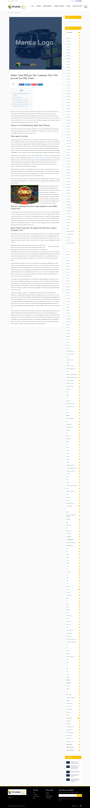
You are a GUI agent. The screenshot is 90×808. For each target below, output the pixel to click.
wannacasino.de (69, 730)
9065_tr (68, 295)
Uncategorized (17, 12)
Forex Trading (69, 506)
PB (66, 601)
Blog (12, 12)
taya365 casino (69, 703)
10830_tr (68, 193)
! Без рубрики (69, 32)
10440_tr (68, 126)
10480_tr (68, 135)
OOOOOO (68, 592)
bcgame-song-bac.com (70, 368)
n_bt (67, 569)
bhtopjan (68, 415)
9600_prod (68, 319)
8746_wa (68, 284)
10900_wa (68, 196)
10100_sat (68, 73)
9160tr (67, 307)
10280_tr (68, 99)
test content (68, 706)
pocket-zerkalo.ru (69, 630)
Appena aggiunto (49, 796)
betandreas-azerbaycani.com (71, 374)
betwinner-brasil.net (70, 404)
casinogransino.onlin (70, 465)
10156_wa (68, 88)
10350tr (68, 114)
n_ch (67, 575)
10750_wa (68, 184)
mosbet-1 (68, 560)
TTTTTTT (68, 715)
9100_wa (68, 298)
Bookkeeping (68, 424)
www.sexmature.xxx (70, 732)
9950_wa (68, 345)
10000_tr (68, 41)
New (67, 583)
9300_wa (68, 310)
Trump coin (68, 712)
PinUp (67, 618)
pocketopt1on (69, 633)
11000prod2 (68, 205)
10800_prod (68, 187)
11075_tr (68, 213)
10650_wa (68, 175)
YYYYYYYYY (68, 738)
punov (67, 662)
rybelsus (67, 686)
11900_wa (68, 225)
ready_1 (67, 674)
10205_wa (68, 97)
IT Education (68, 531)
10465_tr (68, 132)
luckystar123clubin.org (70, 542)
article (67, 357)
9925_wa (68, 342)
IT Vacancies (68, 534)
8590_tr (68, 275)
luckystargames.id (69, 545)
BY (66, 444)
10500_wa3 (68, 146)
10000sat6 (68, 59)
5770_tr (68, 251)
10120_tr (68, 82)
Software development (70, 697)
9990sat (67, 348)
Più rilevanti (48, 798)
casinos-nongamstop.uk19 (71, 468)
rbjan (67, 668)
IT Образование (69, 539)
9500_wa (68, 313)
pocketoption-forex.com (71, 639)
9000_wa (68, 287)
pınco (67, 627)
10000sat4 (68, 53)
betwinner (68, 401)
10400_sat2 (68, 123)
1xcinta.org (68, 237)
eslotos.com (68, 497)
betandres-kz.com (69, 386)
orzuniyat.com (69, 595)
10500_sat (68, 137)
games (67, 512)
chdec (67, 477)
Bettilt (67, 395)
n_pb (67, 580)
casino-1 (68, 450)
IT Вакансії (68, 537)
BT (66, 433)
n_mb (67, 577)
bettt (67, 398)
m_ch (67, 548)
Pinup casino (68, 621)
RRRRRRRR (68, 683)
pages (67, 598)
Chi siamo (12, 1)
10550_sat (68, 161)
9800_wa (68, 333)
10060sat (68, 67)
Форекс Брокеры (70, 747)
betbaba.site (68, 389)
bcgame (67, 363)
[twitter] (77, 0)
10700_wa (68, 181)
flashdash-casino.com (70, 503)
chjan (67, 480)
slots (67, 692)
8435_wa (68, 272)
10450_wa (68, 129)
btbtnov (67, 436)
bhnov (67, 412)
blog (67, 421)
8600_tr (68, 278)
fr (66, 509)
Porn (67, 645)
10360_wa (68, 117)
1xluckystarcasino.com (70, 243)
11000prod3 (68, 208)
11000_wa (68, 199)
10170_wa (68, 91)
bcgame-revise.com (70, 366)
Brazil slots (68, 430)
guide (67, 522)
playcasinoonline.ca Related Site (38, 158)
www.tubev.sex (69, 735)
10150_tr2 (68, 85)
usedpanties (68, 721)
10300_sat (68, 102)
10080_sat (68, 70)
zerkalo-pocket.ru (69, 741)
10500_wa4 (68, 149)
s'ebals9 (67, 689)
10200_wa (68, 94)
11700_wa (68, 219)
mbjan (67, 554)
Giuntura (79, 795)
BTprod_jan (68, 439)
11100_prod (68, 216)
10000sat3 (68, 50)
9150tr (67, 304)
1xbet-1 (67, 228)
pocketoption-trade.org (70, 642)
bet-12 (67, 371)
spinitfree (68, 700)
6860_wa (68, 254)
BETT (67, 392)
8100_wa (68, 263)
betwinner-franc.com (70, 406)
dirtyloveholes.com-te (70, 491)
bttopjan (67, 442)
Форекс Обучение (70, 750)
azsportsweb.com (69, 360)
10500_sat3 (68, 143)
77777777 (68, 257)
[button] (70, 1)
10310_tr (68, 108)
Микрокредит (69, 744)
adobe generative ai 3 (70, 351)
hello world (68, 525)
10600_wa (68, 173)
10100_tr (68, 76)
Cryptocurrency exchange (71, 485)
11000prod (68, 202)
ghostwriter (68, 519)
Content (67, 482)
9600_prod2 (68, 322)
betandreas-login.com (70, 380)
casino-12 (68, 456)
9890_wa (68, 336)
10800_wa (68, 190)
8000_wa (68, 260)
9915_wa (68, 339)
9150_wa (68, 301)
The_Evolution (69, 709)
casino (67, 447)
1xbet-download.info (70, 231)
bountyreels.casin (69, 427)
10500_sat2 (68, 140)
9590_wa (68, 316)
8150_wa (68, 266)
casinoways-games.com (70, 471)
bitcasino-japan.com (70, 418)
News (67, 589)
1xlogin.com (68, 240)
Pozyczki (68, 651)
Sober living (68, 694)
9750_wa (68, 327)
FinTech (67, 500)
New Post (68, 586)
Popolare (47, 794)
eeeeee (67, 494)
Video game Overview (18, 98)
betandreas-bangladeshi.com (71, 377)
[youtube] (80, 0)
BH (66, 409)
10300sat (68, 105)
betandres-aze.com (69, 383)
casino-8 (68, 462)
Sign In (73, 1)
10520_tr (68, 155)
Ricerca (47, 792)
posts (67, 648)
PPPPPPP (68, 654)
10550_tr (68, 164)
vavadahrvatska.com (70, 727)
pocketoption (69, 636)
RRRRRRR (68, 680)
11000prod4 (68, 211)
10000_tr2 (68, 44)
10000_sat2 (68, 38)
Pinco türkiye (69, 615)
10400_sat (68, 120)
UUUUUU (68, 724)
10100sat (68, 79)
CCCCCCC (68, 474)
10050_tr (68, 64)
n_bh (67, 566)
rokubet (67, 677)
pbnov (67, 607)
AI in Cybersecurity (70, 354)
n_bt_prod (68, 572)
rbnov (67, 671)
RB (66, 665)
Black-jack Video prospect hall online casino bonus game (75, 771)
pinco (67, 613)
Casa (8, 1)
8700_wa (68, 281)
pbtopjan (68, 610)
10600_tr (68, 170)
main (67, 551)
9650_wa (68, 325)
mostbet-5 (68, 563)
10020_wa (68, 61)
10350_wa (68, 111)
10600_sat (68, 167)
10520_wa (68, 158)
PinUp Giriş (68, 624)
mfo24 (67, 557)
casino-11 (68, 453)
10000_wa (68, 47)
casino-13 (68, 459)
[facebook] (75, 0)
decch (67, 488)
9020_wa (68, 292)
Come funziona (36, 796)
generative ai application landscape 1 (71, 515)
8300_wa (68, 269)
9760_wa (68, 330)
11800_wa (68, 222)
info (67, 528)
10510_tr (68, 152)
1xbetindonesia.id (69, 234)
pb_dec (67, 604)
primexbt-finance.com (70, 656)
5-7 (67, 249)
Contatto (16, 1)
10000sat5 (68, 56)
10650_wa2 (68, 178)
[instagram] (79, 0)
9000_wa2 (68, 289)
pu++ (67, 659)
